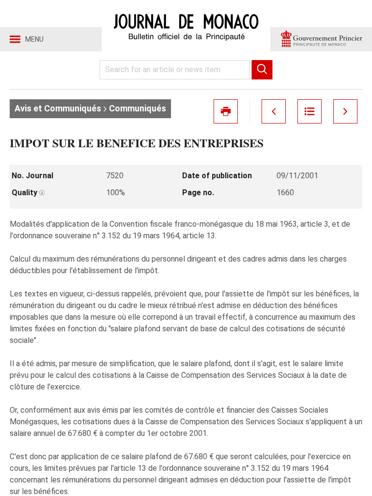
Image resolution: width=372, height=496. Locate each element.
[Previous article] (274, 111)
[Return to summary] (309, 111)
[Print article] (226, 111)
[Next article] (345, 111)
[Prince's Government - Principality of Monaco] (321, 39)
